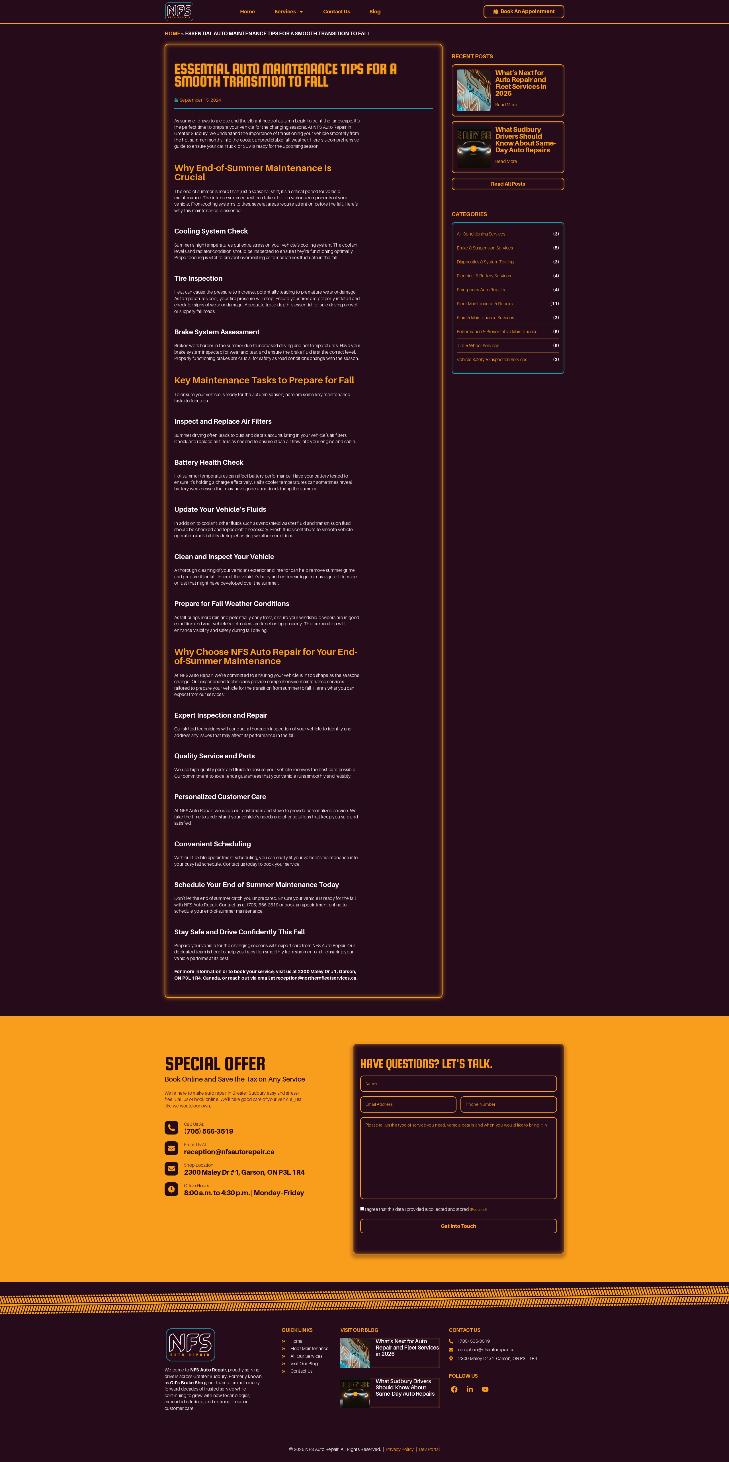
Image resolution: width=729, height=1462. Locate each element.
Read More (506, 104)
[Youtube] (485, 1389)
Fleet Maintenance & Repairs (485, 303)
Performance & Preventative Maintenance (497, 331)
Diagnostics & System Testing (485, 262)
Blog (375, 12)
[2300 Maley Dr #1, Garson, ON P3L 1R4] (171, 1169)
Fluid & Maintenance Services (485, 317)
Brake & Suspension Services (485, 248)
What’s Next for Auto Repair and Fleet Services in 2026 (520, 83)
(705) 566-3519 (208, 1131)
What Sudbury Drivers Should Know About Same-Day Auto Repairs (525, 140)
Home (247, 12)
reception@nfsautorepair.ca (229, 1152)
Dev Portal (429, 1449)
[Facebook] (454, 1389)
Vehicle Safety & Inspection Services (492, 359)
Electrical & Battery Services (484, 276)
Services (285, 12)
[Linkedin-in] (469, 1389)
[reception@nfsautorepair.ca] (171, 1148)
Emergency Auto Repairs (481, 289)
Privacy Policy (400, 1449)
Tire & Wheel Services (478, 345)
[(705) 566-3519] (171, 1128)
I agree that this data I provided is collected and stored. (426, 1209)
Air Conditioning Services (481, 234)
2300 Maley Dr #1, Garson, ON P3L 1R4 (244, 1172)
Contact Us (336, 12)
